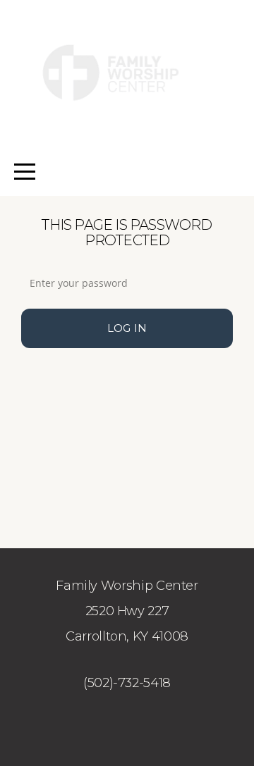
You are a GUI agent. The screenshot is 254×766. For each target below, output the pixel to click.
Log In (127, 328)
